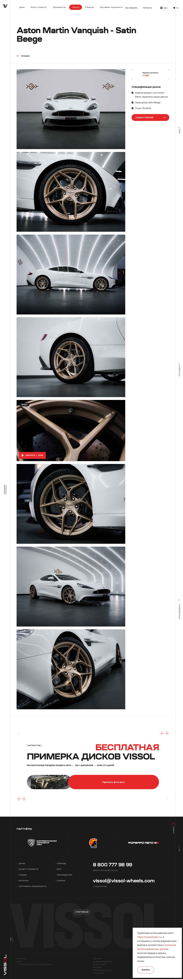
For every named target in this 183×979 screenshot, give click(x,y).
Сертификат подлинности (32, 886)
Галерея (61, 881)
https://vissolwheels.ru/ (149, 937)
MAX (165, 8)
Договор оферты (100, 964)
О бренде (61, 863)
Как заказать (131, 7)
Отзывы (23, 875)
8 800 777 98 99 (112, 864)
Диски (22, 863)
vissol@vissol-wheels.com (124, 880)
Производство (64, 875)
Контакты (147, 7)
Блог (59, 869)
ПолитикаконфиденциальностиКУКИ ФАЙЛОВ (102, 970)
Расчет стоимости (28, 869)
